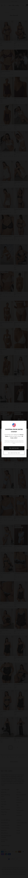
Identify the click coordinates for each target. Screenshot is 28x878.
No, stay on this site (14, 453)
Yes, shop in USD (14, 448)
